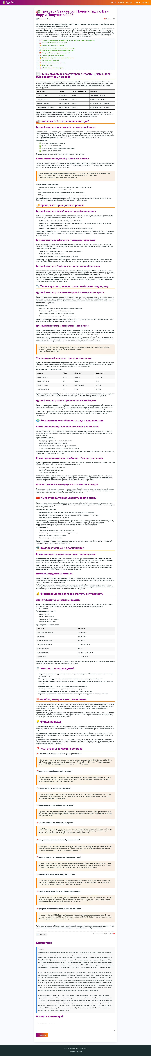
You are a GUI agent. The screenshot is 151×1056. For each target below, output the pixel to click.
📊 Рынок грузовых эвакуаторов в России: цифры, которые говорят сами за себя (67, 40)
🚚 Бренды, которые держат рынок (51, 45)
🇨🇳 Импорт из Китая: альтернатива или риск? (54, 53)
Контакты (145, 2)
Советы (137, 2)
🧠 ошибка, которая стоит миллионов (52, 63)
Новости (121, 2)
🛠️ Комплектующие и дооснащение (51, 55)
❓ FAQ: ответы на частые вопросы (51, 68)
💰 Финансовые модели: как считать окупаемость (56, 58)
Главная (113, 2)
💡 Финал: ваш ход (45, 65)
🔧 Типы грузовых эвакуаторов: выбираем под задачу (58, 48)
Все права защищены (79, 1048)
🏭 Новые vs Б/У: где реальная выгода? (53, 43)
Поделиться (41, 934)
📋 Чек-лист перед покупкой (49, 60)
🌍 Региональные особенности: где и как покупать (56, 50)
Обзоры (129, 2)
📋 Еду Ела (8, 2)
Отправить (42, 1035)
